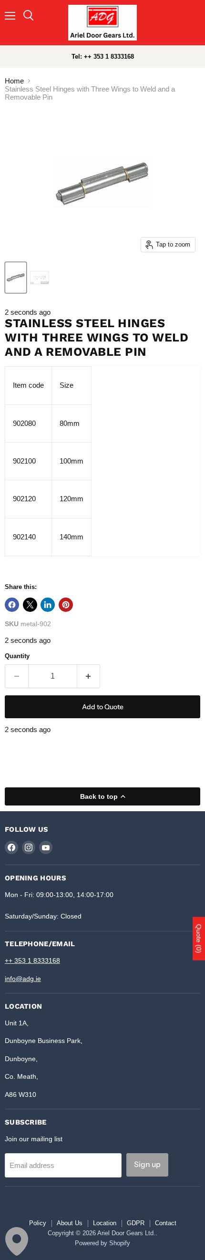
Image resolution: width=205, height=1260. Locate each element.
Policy (37, 1223)
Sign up (147, 1164)
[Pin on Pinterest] (66, 605)
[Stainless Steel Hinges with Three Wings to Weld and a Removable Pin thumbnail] (15, 277)
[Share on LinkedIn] (48, 605)
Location (104, 1223)
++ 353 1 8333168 (32, 960)
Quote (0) (199, 938)
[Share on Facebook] (12, 605)
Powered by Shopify (102, 1243)
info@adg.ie (23, 978)
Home (14, 81)
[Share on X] (30, 605)
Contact (165, 1223)
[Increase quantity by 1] (89, 676)
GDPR (135, 1223)
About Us (69, 1223)
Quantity (17, 656)
